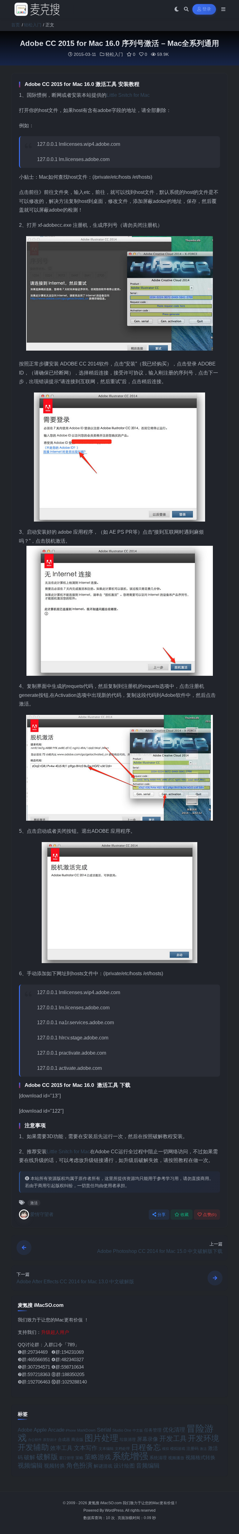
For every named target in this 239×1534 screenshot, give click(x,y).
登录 (206, 9)
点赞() (209, 1214)
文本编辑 (106, 1449)
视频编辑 (30, 1465)
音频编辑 (148, 1465)
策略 (79, 1458)
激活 (34, 1203)
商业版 (77, 1439)
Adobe (25, 1430)
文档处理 (122, 1449)
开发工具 (173, 1438)
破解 (29, 1457)
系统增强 (130, 1456)
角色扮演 (79, 1465)
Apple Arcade (49, 1430)
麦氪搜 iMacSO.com (105, 1503)
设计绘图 (124, 1466)
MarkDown (86, 1430)
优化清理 (174, 1430)
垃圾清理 (128, 1439)
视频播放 (176, 1458)
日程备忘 (146, 1447)
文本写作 (85, 1448)
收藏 (184, 1214)
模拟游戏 (177, 1449)
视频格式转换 (200, 1457)
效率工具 (61, 1448)
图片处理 (101, 1438)
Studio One (121, 1430)
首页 (15, 24)
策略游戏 (98, 1456)
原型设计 (50, 1440)
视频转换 (54, 1466)
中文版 (138, 1430)
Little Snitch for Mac (128, 95)
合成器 (64, 1439)
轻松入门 (32, 24)
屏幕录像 (147, 1439)
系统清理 (158, 1457)
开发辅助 (33, 1447)
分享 (161, 1214)
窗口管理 (66, 1458)
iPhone (71, 1430)
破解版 (47, 1457)
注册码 (192, 1448)
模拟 (165, 1449)
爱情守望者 (42, 1214)
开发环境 (203, 1438)
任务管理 (153, 1430)
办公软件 (35, 1440)
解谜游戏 (103, 1466)
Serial (104, 1430)
